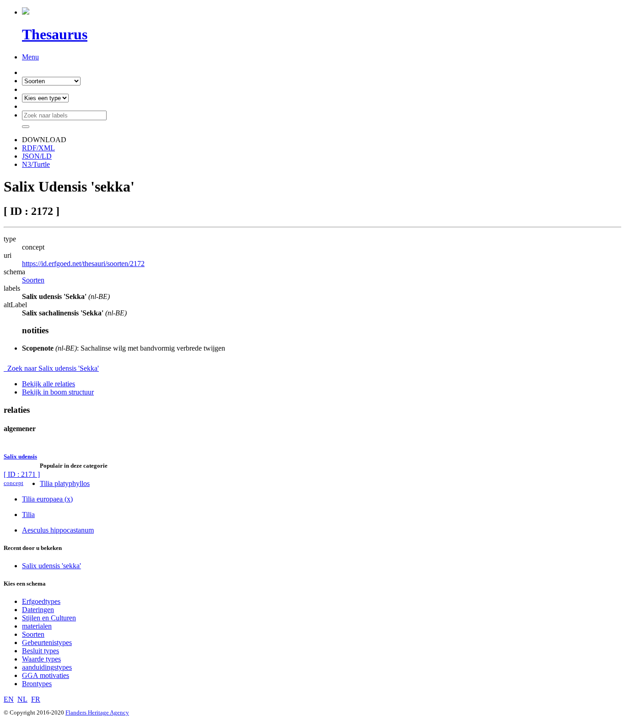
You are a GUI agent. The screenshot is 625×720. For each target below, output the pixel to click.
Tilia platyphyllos (65, 483)
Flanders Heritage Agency (97, 712)
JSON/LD (37, 156)
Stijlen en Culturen (49, 618)
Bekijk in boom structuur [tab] (58, 392)
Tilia (28, 514)
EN (9, 699)
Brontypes (37, 684)
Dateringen (38, 609)
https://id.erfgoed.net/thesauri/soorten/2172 (83, 263)
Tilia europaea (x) (47, 499)
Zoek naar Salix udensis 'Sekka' (51, 368)
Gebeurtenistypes (47, 642)
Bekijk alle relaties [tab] (48, 384)
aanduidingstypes (47, 667)
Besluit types (40, 651)
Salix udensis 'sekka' (51, 566)
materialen (37, 626)
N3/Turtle (36, 164)
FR (35, 699)
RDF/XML (38, 148)
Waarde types (41, 659)
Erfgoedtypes (41, 601)
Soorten (33, 280)
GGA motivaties (45, 675)
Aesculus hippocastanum (58, 530)
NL (22, 699)
